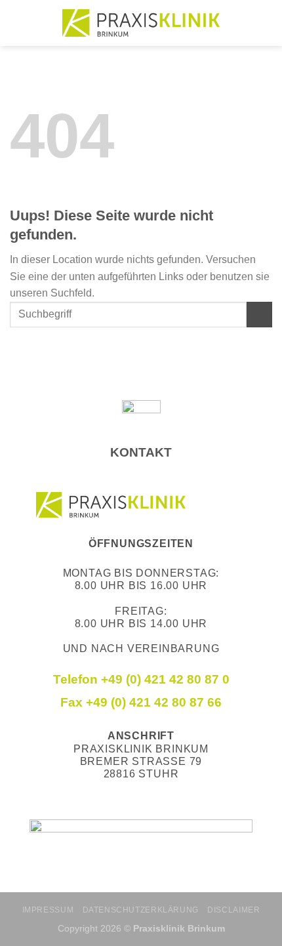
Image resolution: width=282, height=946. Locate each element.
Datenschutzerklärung (141, 910)
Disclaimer (233, 910)
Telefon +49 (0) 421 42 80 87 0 (141, 679)
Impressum (48, 910)
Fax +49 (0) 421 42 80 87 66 (141, 702)
